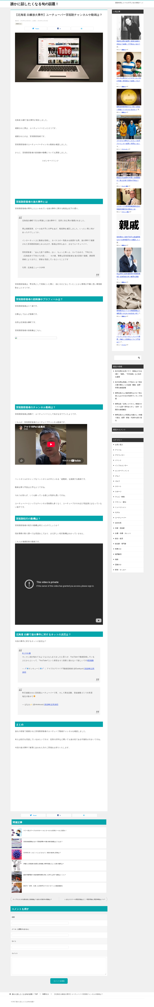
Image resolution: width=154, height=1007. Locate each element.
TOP (25, 994)
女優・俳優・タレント (123, 533)
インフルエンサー (121, 465)
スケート (118, 486)
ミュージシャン (120, 507)
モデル (117, 512)
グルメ (117, 476)
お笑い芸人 (119, 444)
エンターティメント (122, 471)
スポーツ (118, 491)
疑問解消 (118, 554)
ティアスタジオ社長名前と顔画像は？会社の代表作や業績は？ (32, 899)
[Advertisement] (59, 101)
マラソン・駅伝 (125, 211)
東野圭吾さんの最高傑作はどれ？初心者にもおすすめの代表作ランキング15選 (128, 396)
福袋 (116, 559)
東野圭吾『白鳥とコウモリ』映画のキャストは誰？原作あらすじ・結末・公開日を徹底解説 (128, 406)
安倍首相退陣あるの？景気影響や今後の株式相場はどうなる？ (43, 841)
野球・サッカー (120, 570)
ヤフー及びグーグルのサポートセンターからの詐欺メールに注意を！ (45, 830)
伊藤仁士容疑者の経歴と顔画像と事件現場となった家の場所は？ (43, 864)
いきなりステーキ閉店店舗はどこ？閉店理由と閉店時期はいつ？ (85, 899)
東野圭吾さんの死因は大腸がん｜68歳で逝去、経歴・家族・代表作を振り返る (128, 417)
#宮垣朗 (90, 660)
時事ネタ (18, 24)
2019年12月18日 (51, 704)
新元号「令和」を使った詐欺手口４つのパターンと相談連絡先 (43, 886)
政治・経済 (119, 538)
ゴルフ (117, 481)
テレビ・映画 (125, 186)
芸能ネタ (124, 49)
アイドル (124, 344)
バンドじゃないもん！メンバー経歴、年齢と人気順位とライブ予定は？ (128, 339)
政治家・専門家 (120, 544)
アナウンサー (125, 149)
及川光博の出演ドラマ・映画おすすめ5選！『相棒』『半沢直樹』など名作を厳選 (128, 374)
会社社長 (118, 523)
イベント (118, 460)
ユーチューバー (120, 518)
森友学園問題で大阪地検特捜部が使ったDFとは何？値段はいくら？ (44, 875)
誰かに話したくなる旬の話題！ (34, 4)
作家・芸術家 (120, 528)
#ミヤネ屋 (26, 653)
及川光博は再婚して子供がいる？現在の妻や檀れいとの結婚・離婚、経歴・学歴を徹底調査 (128, 385)
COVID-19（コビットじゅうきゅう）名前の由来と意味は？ (42, 852)
